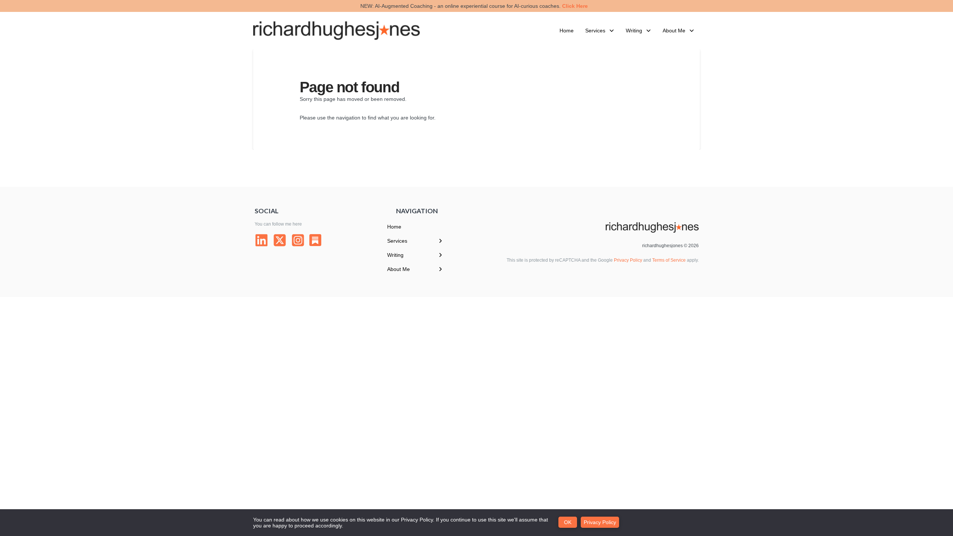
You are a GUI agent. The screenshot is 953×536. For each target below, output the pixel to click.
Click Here (575, 6)
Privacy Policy (628, 260)
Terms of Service (669, 260)
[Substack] (315, 240)
